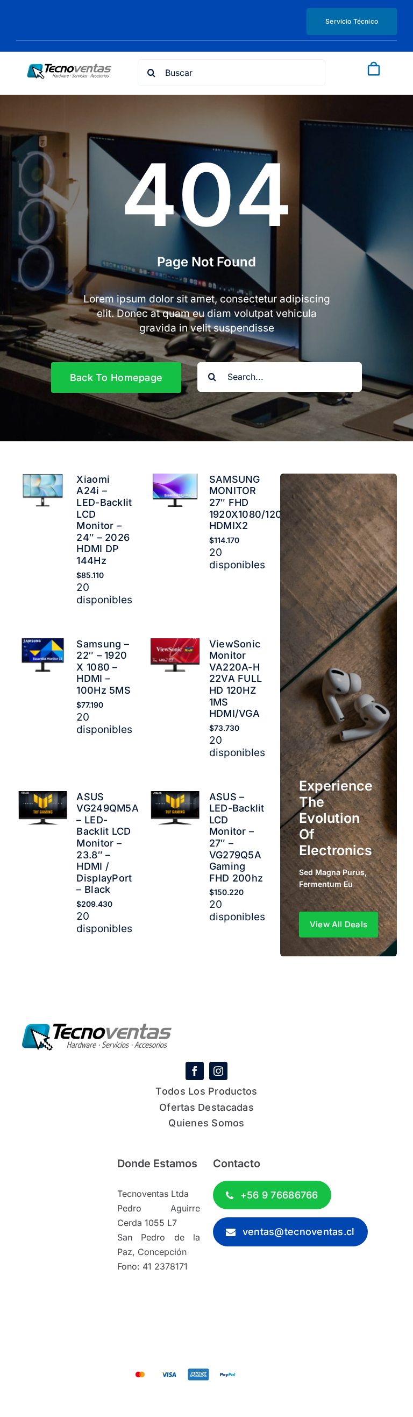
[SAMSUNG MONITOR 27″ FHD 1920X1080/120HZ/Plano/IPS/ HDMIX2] (175, 481)
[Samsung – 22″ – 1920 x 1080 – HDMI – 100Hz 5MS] (42, 645)
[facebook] (195, 1071)
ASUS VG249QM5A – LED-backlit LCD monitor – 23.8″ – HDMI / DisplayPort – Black (107, 843)
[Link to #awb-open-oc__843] (367, 87)
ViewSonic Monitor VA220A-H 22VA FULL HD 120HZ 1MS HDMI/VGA (235, 679)
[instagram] (218, 1071)
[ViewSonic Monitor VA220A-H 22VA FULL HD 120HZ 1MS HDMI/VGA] (175, 645)
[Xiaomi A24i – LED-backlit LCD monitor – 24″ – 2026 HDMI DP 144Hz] (42, 481)
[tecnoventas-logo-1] (69, 68)
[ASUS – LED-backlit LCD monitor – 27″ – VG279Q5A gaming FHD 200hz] (175, 798)
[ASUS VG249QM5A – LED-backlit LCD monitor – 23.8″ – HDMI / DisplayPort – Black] (42, 798)
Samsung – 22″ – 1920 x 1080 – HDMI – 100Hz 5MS (103, 667)
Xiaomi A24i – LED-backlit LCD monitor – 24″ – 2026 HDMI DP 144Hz (104, 520)
